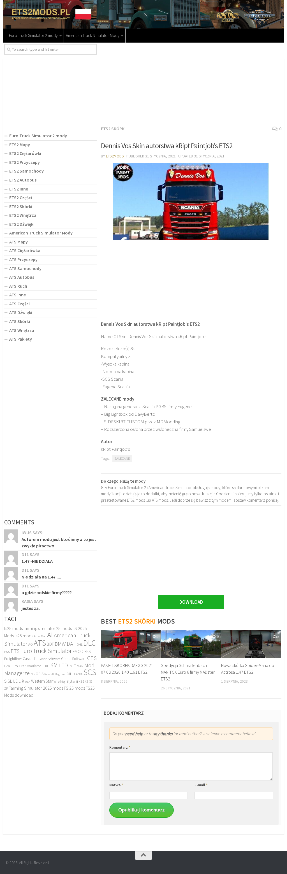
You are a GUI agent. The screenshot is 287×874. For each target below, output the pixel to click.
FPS (87, 651)
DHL (79, 645)
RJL (69, 673)
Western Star (42, 681)
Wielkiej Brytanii (66, 681)
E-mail (201, 785)
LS (70, 666)
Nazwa (116, 785)
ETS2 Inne (18, 189)
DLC (89, 643)
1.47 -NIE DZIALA (37, 561)
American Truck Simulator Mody (92, 35)
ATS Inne (17, 294)
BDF (50, 644)
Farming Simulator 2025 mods (36, 688)
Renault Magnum (55, 674)
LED (63, 665)
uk (21, 680)
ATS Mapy (18, 242)
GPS (92, 658)
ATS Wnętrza (21, 330)
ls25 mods (24, 635)
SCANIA (77, 674)
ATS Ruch (18, 286)
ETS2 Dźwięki (21, 224)
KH (47, 666)
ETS (15, 651)
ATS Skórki (19, 321)
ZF (6, 689)
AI (50, 634)
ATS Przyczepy (23, 259)
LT (74, 665)
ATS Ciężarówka (24, 250)
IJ (42, 665)
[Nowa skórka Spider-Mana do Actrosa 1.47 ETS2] (251, 644)
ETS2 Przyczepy (24, 162)
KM (54, 665)
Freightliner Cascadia (21, 658)
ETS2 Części (20, 197)
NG (33, 674)
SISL (8, 681)
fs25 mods (13, 628)
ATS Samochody (25, 268)
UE (15, 681)
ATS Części (19, 303)
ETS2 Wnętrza (22, 215)
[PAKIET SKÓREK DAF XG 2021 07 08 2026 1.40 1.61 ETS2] (131, 644)
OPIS (39, 673)
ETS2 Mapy (19, 144)
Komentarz (119, 747)
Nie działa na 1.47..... (41, 577)
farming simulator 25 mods (48, 628)
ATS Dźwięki (20, 312)
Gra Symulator (30, 666)
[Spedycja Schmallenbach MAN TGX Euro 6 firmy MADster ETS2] (191, 644)
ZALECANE (122, 458)
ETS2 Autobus (22, 180)
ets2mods (115, 156)
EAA (7, 652)
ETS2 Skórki (113, 128)
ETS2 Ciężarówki (25, 153)
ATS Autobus (21, 277)
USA (27, 682)
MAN (80, 666)
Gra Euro (11, 665)
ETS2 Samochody (26, 171)
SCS (89, 672)
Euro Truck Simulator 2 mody (33, 35)
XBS (81, 681)
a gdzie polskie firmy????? (47, 592)
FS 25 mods (74, 688)
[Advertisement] (191, 83)
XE (86, 681)
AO (30, 644)
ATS (40, 643)
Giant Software (49, 658)
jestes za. (31, 608)
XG (90, 682)
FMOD (78, 651)
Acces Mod (40, 636)
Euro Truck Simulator (46, 651)
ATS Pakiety (20, 339)
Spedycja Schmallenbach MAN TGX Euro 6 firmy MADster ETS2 (188, 672)
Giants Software (73, 658)
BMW (60, 643)
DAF (71, 643)
